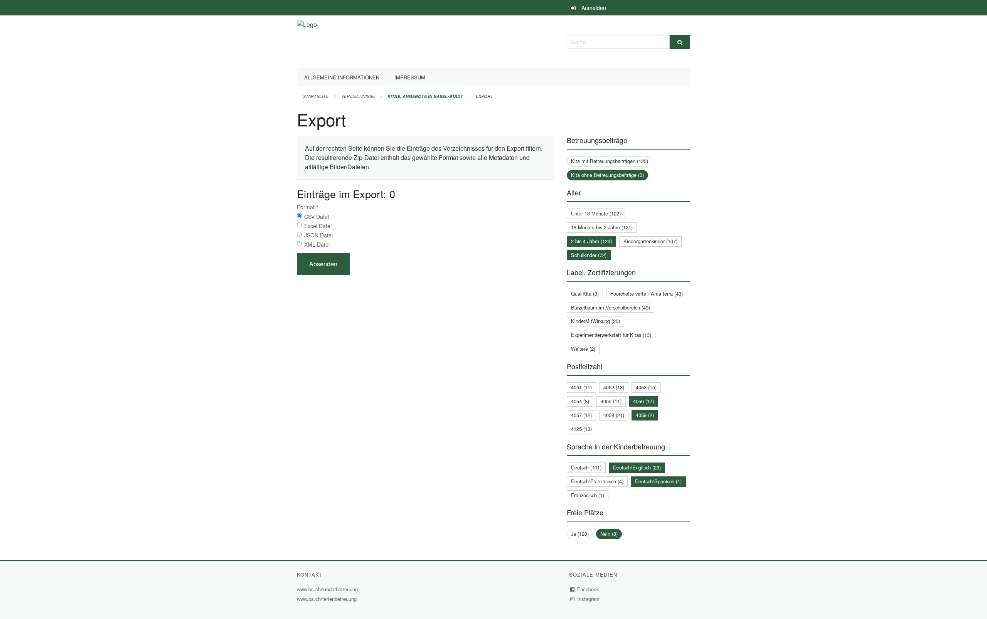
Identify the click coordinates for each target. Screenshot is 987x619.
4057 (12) (581, 415)
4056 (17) (643, 401)
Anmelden (593, 8)
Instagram (588, 598)
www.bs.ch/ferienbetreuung (328, 598)
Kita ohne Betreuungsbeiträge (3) (607, 174)
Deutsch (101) (586, 467)
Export (484, 96)
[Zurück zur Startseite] (307, 40)
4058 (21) (613, 415)
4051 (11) (581, 387)
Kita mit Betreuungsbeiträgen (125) (609, 161)
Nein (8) (609, 533)
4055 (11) (611, 401)
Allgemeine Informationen (341, 77)
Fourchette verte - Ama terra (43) (646, 293)
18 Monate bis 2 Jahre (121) (602, 227)
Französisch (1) (587, 495)
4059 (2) (645, 415)
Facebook (588, 589)
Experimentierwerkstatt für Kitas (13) (611, 334)
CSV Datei (316, 216)
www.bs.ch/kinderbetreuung (328, 589)
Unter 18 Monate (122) (596, 213)
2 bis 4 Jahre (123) (591, 241)
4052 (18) (613, 387)
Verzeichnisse (358, 96)
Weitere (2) (583, 348)
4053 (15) (646, 387)
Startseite (315, 96)
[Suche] (680, 42)
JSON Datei (318, 235)
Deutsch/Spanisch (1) (658, 481)
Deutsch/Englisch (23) (637, 467)
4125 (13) (581, 428)
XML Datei (317, 244)
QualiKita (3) (585, 293)
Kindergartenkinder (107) (650, 241)
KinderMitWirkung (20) (595, 321)
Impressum (409, 77)
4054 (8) (580, 401)
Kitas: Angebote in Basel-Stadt (425, 96)
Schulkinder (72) (588, 255)
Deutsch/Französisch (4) (597, 481)
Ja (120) (580, 533)
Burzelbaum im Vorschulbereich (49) (610, 307)
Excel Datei (318, 226)
